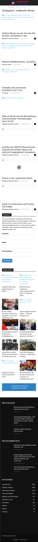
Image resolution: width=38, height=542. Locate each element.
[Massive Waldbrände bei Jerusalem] (19, 51)
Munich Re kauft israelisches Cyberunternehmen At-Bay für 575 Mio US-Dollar (27, 291)
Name (4, 242)
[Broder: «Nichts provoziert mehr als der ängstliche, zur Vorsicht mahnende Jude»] (10, 304)
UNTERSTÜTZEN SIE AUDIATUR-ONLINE (20, 387)
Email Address (7, 251)
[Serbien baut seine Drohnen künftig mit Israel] (10, 365)
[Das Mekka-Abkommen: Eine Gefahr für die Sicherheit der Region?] (28, 324)
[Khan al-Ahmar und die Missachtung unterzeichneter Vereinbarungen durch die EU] (19, 105)
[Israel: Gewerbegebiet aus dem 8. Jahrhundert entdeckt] (28, 345)
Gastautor (5, 93)
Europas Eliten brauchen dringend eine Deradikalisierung (10, 334)
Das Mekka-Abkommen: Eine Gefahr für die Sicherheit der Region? (27, 334)
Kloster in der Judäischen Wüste (17, 178)
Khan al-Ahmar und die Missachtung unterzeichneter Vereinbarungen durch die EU (19, 118)
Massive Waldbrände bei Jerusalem (19, 62)
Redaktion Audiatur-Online (10, 38)
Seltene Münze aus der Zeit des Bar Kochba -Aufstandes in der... (18, 34)
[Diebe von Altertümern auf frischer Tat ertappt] (19, 193)
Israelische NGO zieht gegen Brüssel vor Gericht (9, 289)
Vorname (5, 234)
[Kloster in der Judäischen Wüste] (19, 167)
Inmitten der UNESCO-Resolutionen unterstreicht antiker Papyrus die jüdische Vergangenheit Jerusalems (18, 149)
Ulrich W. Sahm (6, 64)
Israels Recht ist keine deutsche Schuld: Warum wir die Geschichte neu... (10, 354)
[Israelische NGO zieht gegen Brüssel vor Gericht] (10, 279)
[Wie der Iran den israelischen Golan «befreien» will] (7, 447)
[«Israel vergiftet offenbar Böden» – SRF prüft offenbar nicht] (28, 304)
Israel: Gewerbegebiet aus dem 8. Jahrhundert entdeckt (27, 354)
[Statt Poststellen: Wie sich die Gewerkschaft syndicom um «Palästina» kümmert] (28, 365)
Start (3, 7)
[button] (3, 2)
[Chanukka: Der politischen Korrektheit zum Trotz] (19, 77)
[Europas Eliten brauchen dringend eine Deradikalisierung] (10, 324)
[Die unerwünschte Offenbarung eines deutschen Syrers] (7, 409)
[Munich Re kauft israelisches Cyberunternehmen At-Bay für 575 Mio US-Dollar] (28, 279)
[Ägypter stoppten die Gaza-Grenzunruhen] (7, 431)
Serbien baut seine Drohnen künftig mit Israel (8, 375)
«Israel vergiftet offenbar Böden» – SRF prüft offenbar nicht (28, 314)
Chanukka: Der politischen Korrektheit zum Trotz (14, 88)
